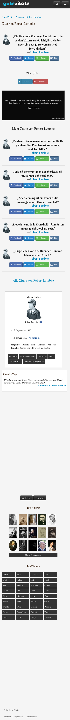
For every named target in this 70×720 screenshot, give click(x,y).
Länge (33, 617)
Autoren (26, 498)
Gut (18, 590)
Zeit (5, 585)
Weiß (19, 617)
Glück (5, 590)
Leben (5, 574)
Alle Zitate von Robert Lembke (33, 280)
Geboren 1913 (15, 361)
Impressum (18, 716)
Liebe (46, 574)
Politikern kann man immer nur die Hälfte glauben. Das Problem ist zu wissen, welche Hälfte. (38, 145)
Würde (6, 606)
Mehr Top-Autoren (33, 555)
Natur (33, 595)
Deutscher (42, 356)
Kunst (5, 612)
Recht (33, 601)
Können (20, 595)
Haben (19, 579)
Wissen (47, 606)
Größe (47, 585)
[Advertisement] (33, 444)
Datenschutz (31, 716)
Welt (5, 579)
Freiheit (34, 612)
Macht (47, 579)
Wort (46, 612)
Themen (39, 498)
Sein (19, 574)
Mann (51, 356)
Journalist (13, 356)
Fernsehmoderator (28, 356)
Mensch (34, 574)
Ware (19, 606)
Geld (5, 617)
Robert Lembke (39, 52)
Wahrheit (35, 585)
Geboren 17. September (34, 361)
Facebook (7, 716)
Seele (5, 601)
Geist (46, 601)
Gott (33, 579)
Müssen (34, 606)
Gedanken (21, 612)
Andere (20, 585)
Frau (46, 595)
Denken (47, 617)
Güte (5, 595)
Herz (19, 601)
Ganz (33, 590)
